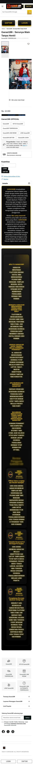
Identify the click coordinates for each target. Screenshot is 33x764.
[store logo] (14, 6)
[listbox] (16, 130)
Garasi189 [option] (6, 124)
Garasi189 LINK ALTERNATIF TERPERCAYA (24, 688)
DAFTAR (5, 171)
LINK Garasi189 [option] (25, 133)
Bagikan (6, 179)
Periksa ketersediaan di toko (12, 176)
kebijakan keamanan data (18, 723)
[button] (10, 69)
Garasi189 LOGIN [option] (23, 137)
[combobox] (16, 12)
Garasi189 (9, 664)
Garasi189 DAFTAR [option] (8, 137)
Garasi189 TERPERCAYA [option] (10, 128)
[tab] (16, 183)
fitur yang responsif (18, 215)
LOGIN (5, 168)
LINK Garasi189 (8, 688)
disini (24, 145)
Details (5, 183)
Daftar (28, 6)
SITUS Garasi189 (24, 664)
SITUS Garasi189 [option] (18, 124)
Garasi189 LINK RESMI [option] (9, 133)
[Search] (29, 12)
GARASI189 (11, 189)
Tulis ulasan (21, 115)
